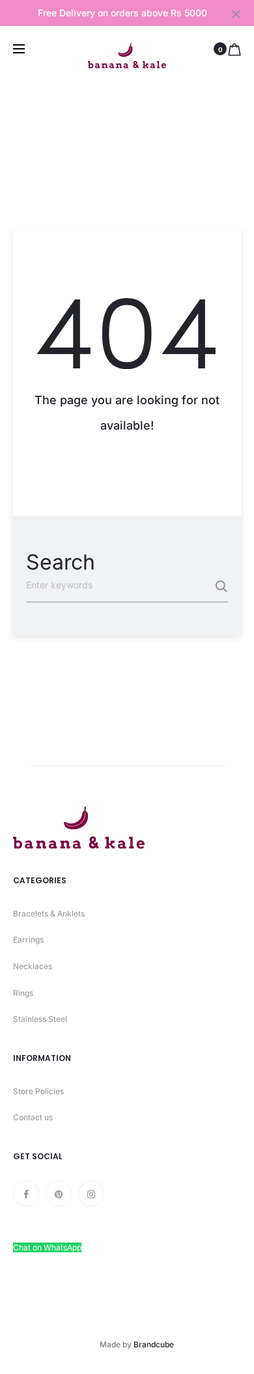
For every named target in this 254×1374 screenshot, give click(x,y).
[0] (234, 49)
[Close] (236, 14)
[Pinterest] (59, 1194)
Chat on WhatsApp (47, 1247)
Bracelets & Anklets (49, 913)
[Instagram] (91, 1194)
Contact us (33, 1117)
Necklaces (32, 966)
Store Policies (38, 1091)
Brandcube (154, 1344)
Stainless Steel (40, 1019)
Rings (23, 993)
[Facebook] (26, 1194)
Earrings (28, 939)
